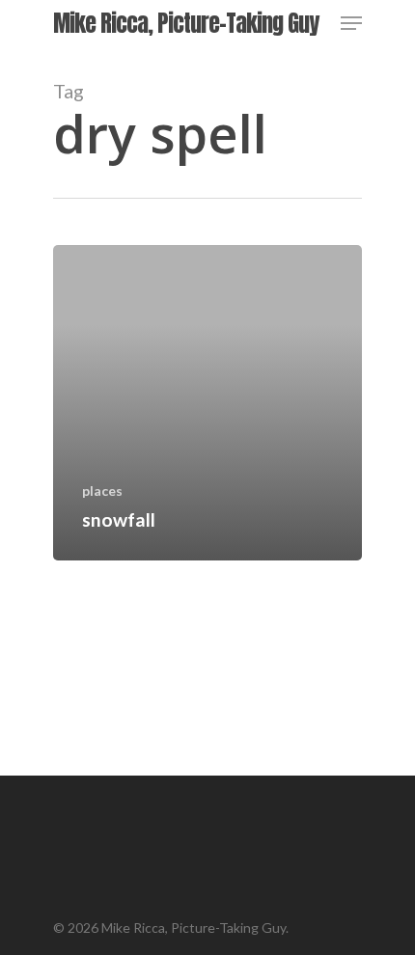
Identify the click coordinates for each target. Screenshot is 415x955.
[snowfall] (207, 402)
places (102, 490)
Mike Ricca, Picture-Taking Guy (185, 23)
